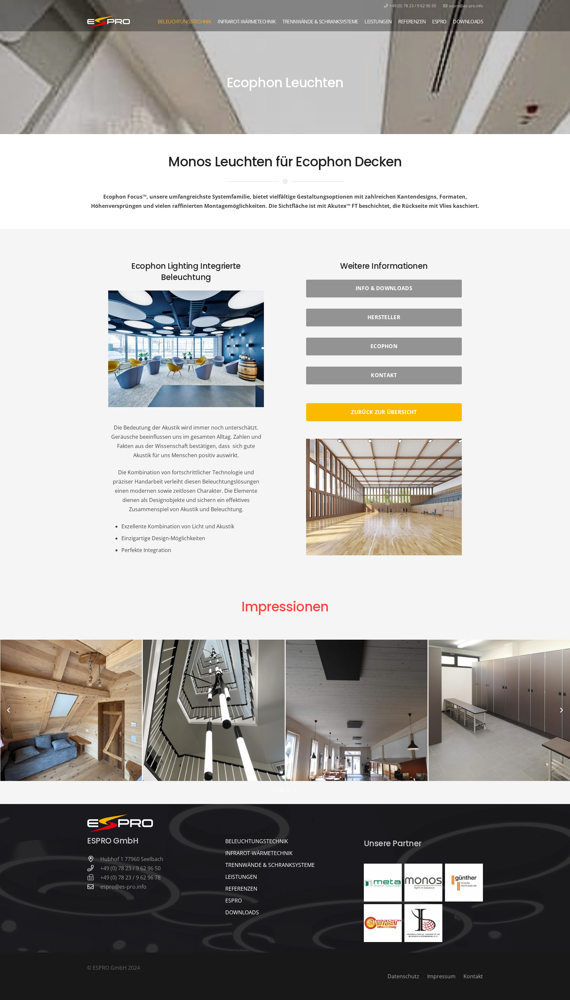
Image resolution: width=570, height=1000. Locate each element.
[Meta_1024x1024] (383, 883)
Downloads (242, 912)
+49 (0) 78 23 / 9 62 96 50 (130, 868)
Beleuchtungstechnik (256, 841)
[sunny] (383, 923)
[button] (14, 985)
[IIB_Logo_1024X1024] (423, 923)
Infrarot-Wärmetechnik (259, 853)
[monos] (423, 883)
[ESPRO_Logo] (108, 21)
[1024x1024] (464, 883)
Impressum (441, 976)
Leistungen (241, 876)
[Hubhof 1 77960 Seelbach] (93, 859)
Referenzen (241, 888)
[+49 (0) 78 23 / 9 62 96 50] (93, 868)
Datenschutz (403, 976)
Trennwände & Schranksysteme (270, 865)
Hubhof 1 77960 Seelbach (131, 859)
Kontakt (473, 976)
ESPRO (233, 900)
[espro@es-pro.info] (93, 886)
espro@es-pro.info (123, 886)
